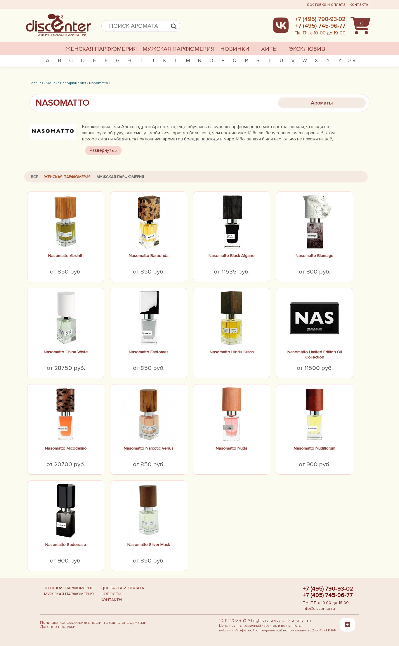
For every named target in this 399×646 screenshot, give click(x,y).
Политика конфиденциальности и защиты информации (93, 622)
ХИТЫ (269, 49)
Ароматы (322, 103)
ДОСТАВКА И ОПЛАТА (122, 588)
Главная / (38, 83)
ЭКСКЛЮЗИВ (307, 49)
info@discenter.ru (319, 608)
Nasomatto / (99, 83)
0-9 (351, 60)
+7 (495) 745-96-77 (328, 595)
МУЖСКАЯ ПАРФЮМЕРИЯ (178, 49)
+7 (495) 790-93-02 (328, 588)
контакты (359, 4)
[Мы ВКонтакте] (347, 624)
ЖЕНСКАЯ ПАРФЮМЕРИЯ (101, 49)
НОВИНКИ (234, 49)
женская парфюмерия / (67, 83)
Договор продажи (57, 626)
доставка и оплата (326, 4)
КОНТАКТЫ (111, 599)
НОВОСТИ (111, 593)
